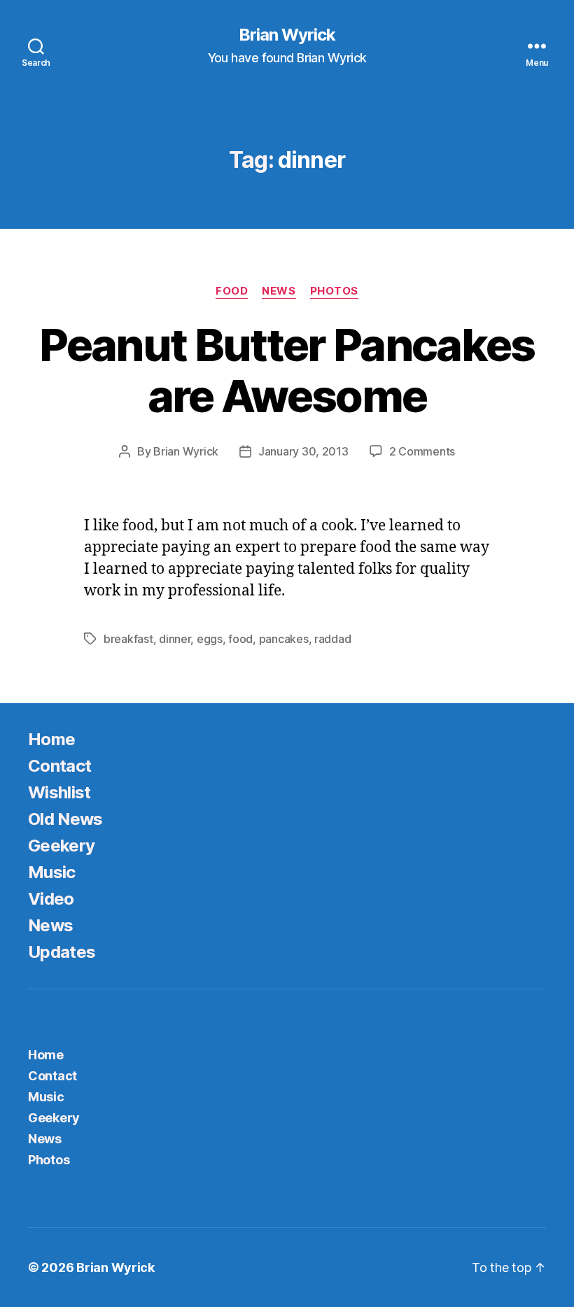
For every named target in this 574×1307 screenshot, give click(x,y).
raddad (332, 639)
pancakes (284, 639)
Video (51, 899)
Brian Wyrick (287, 35)
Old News (65, 819)
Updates (61, 952)
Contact (59, 766)
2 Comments (422, 451)
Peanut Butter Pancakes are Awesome (286, 370)
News (278, 291)
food (240, 639)
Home (51, 739)
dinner (174, 639)
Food (232, 291)
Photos (334, 291)
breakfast (128, 639)
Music (52, 872)
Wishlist (59, 792)
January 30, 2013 (303, 451)
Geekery (61, 845)
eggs (210, 639)
